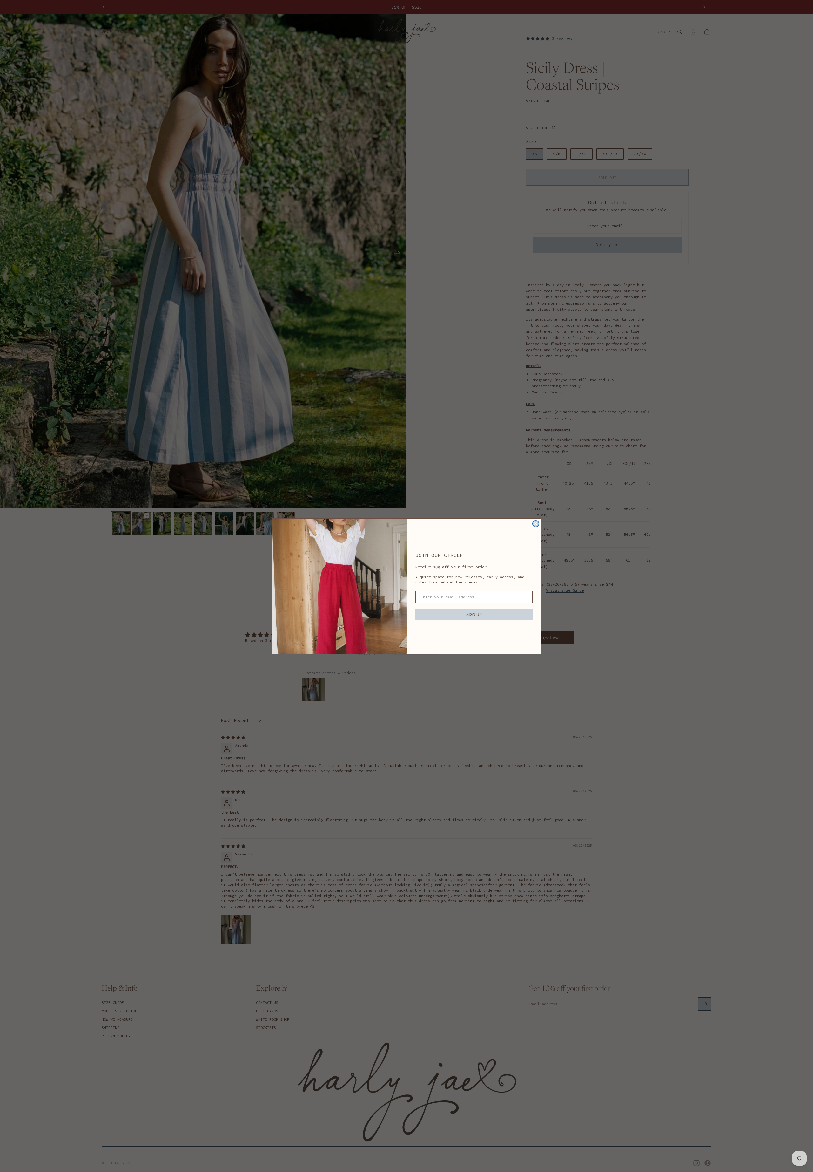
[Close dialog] (536, 524)
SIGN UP (474, 614)
